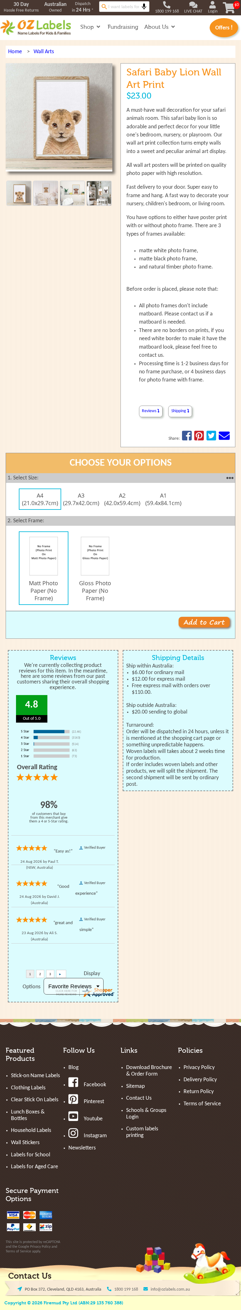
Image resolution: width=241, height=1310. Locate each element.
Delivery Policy (200, 1079)
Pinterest (94, 1101)
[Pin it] (199, 438)
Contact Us (139, 1098)
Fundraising (123, 27)
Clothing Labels (28, 1088)
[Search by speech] (144, 6)
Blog (73, 1067)
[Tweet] (211, 438)
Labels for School (30, 1155)
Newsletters (82, 1148)
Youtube (93, 1119)
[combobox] (124, 6)
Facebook (95, 1084)
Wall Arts (44, 51)
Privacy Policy (40, 1247)
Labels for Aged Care (34, 1166)
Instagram (95, 1136)
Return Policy (199, 1091)
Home (15, 51)
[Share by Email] (224, 438)
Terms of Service (18, 1251)
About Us (157, 27)
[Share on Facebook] (187, 438)
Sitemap (135, 1086)
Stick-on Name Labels (35, 1075)
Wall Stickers (25, 1142)
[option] (38, 499)
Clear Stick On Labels (34, 1100)
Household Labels (31, 1130)
